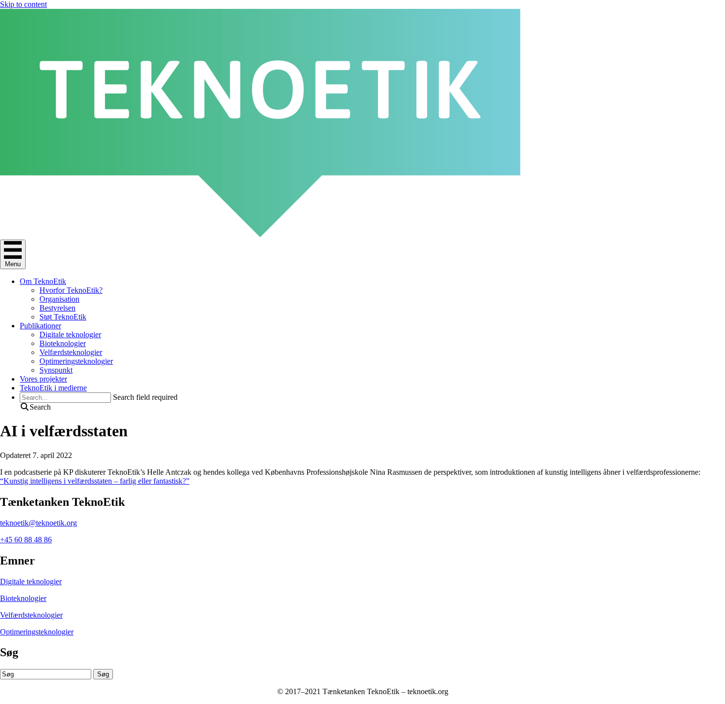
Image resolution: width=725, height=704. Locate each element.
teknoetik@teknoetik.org (38, 523)
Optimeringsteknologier (76, 361)
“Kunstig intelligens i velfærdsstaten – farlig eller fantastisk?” (94, 481)
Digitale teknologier (70, 334)
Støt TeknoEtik (62, 317)
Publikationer (40, 325)
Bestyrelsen (57, 308)
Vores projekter (43, 379)
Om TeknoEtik (43, 281)
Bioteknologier (62, 343)
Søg (103, 674)
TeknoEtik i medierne (53, 388)
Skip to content (23, 4)
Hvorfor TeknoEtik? (71, 290)
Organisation (59, 299)
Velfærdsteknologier (70, 352)
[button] (35, 407)
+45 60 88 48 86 (26, 539)
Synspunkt (55, 370)
